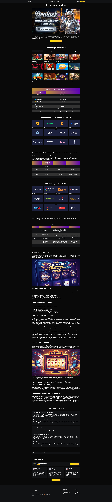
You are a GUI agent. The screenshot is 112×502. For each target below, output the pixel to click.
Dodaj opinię (75, 463)
